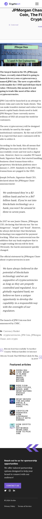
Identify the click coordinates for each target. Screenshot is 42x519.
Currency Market (11, 331)
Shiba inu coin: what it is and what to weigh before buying (23, 375)
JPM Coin (25, 335)
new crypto (12, 339)
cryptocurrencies (11, 335)
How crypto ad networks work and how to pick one (23, 429)
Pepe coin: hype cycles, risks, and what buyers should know (24, 390)
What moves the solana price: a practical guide (23, 402)
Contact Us (12, 486)
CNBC (17, 323)
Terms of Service (25, 506)
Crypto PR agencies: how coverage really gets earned (23, 415)
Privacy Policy (9, 506)
